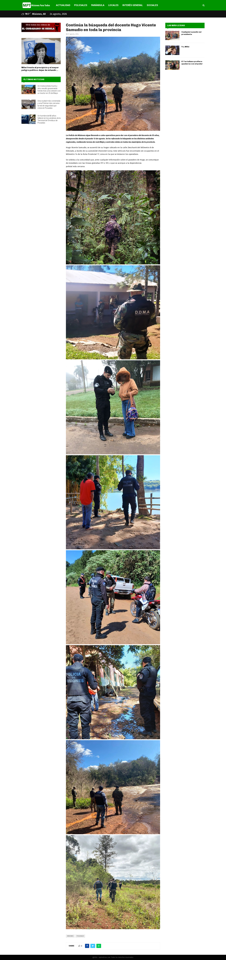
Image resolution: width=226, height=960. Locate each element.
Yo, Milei (185, 47)
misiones (70, 936)
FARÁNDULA (97, 5)
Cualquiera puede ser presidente (191, 33)
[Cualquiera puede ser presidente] (172, 35)
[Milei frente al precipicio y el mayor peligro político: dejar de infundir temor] (41, 51)
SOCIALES (152, 5)
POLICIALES (80, 5)
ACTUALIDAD (63, 5)
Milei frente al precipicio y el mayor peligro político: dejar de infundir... (40, 68)
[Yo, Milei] (172, 50)
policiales (80, 936)
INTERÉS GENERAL (132, 5)
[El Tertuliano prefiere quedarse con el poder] (172, 65)
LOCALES (113, 5)
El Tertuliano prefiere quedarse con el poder (192, 62)
